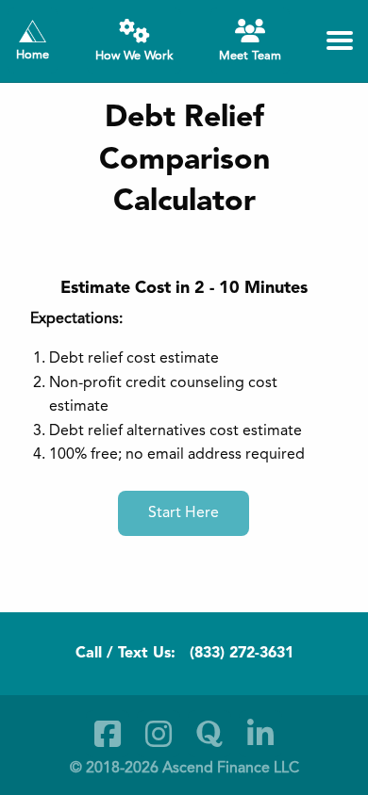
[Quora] (209, 733)
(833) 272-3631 (241, 653)
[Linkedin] (260, 733)
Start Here (183, 513)
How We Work (134, 56)
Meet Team (250, 56)
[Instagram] (158, 733)
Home (32, 55)
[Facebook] (107, 733)
